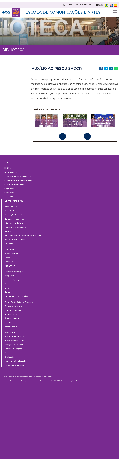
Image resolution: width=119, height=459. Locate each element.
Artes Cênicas (11, 207)
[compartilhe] (101, 68)
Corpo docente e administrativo (18, 180)
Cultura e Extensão (16, 296)
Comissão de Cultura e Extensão (19, 302)
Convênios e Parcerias (14, 184)
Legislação (9, 189)
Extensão (9, 262)
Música (8, 231)
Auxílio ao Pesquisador (14, 341)
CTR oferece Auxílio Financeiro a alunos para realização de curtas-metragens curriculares (75, 123)
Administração (10, 172)
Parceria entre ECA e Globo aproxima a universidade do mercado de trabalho (103, 123)
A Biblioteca (10, 332)
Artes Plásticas (11, 211)
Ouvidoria (8, 197)
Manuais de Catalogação (15, 361)
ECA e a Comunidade (14, 310)
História (7, 168)
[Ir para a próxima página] (87, 136)
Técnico (8, 258)
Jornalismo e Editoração (15, 227)
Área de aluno (11, 314)
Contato (8, 292)
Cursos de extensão (13, 306)
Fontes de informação (14, 336)
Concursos (9, 193)
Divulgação (9, 357)
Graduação (9, 249)
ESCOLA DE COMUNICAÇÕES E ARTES (63, 12)
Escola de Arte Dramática (16, 239)
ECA (6, 162)
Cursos (9, 243)
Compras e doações (13, 349)
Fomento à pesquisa (13, 280)
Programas (9, 276)
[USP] (99, 5)
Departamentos (14, 201)
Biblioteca (11, 326)
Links (7, 288)
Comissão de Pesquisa (14, 272)
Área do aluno (11, 284)
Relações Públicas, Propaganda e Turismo (23, 235)
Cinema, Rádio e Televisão (16, 215)
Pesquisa (10, 266)
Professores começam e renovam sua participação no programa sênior (46, 123)
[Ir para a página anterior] (62, 136)
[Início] (11, 12)
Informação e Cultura (14, 223)
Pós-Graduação (11, 253)
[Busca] (64, 5)
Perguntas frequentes (14, 365)
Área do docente (12, 318)
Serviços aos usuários (14, 345)
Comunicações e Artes (14, 219)
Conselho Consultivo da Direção (18, 176)
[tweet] (106, 68)
